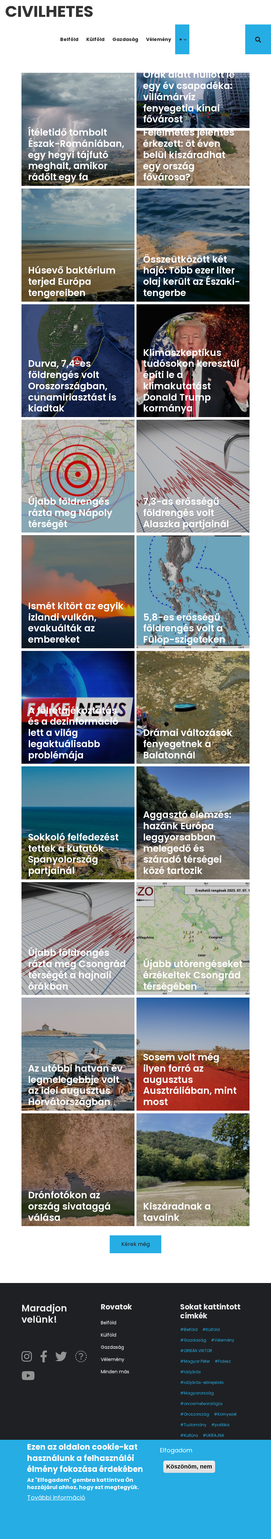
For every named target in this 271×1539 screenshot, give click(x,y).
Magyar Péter (197, 1361)
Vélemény (158, 39)
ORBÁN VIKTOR (198, 1350)
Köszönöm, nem (189, 1466)
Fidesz (224, 1361)
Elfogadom (176, 1450)
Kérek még (135, 1244)
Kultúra (191, 1435)
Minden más (115, 1371)
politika (222, 1425)
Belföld (69, 39)
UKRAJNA (215, 1435)
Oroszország (196, 1414)
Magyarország (199, 1393)
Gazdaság (125, 39)
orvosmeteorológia (203, 1403)
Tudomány (195, 1425)
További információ (56, 1497)
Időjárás (192, 1372)
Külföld (95, 39)
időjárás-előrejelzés (204, 1382)
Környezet (227, 1414)
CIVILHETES (49, 9)
